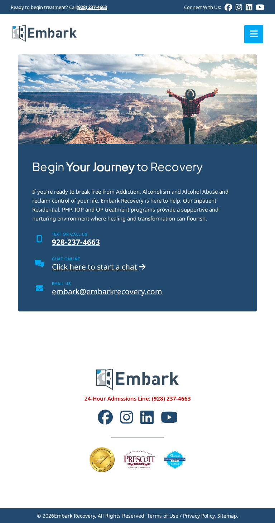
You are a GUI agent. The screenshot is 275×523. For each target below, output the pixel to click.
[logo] (45, 27)
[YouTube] (260, 7)
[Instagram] (239, 7)
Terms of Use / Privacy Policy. (181, 515)
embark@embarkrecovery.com (107, 291)
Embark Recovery (74, 515)
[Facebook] (228, 7)
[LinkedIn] (249, 7)
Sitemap (227, 515)
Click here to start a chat (95, 267)
